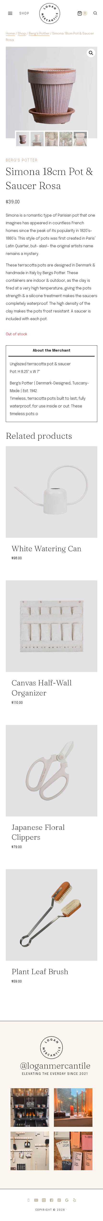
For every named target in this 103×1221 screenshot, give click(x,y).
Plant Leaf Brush (39, 971)
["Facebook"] (51, 1200)
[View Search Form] (95, 13)
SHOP (24, 13)
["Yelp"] (74, 1200)
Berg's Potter (22, 160)
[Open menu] (10, 13)
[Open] (30, 1107)
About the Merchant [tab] (51, 350)
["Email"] (36, 1200)
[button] (91, 53)
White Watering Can (46, 548)
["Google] (67, 1200)
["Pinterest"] (59, 1200)
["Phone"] (28, 1200)
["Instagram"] (44, 1200)
